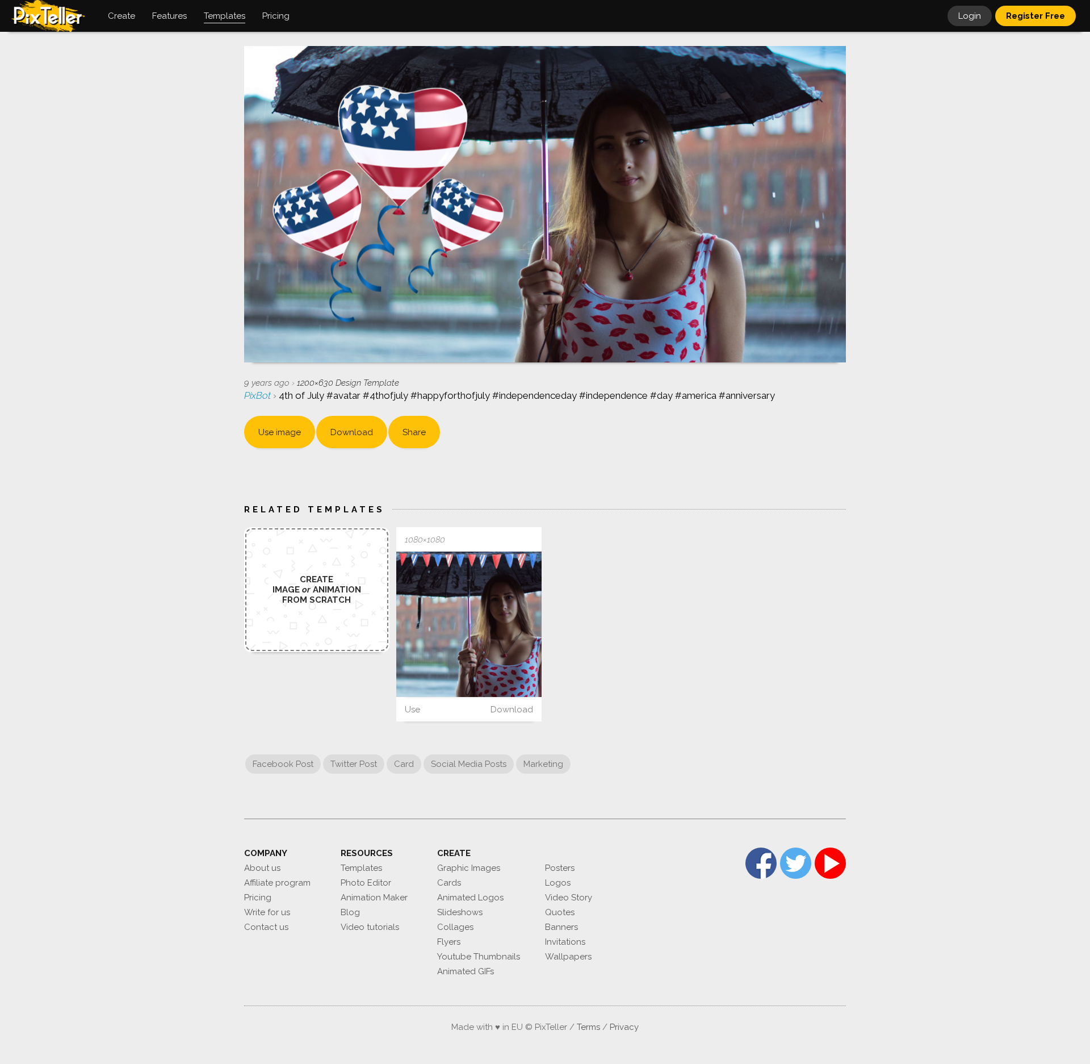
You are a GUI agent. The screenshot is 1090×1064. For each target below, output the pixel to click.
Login (969, 16)
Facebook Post (283, 764)
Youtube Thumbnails (478, 957)
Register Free (1035, 16)
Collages (455, 927)
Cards (449, 883)
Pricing (257, 897)
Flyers (448, 942)
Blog (350, 912)
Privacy (624, 1027)
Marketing (543, 764)
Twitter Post (353, 764)
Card (404, 764)
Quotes (560, 912)
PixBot (258, 395)
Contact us (266, 927)
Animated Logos (470, 897)
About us (262, 868)
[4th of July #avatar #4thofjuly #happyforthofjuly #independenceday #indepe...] (469, 624)
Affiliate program (277, 883)
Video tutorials (370, 927)
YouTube (830, 863)
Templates (361, 868)
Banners (561, 927)
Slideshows (460, 912)
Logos (558, 883)
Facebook (761, 863)
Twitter (795, 863)
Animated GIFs (465, 971)
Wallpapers (568, 957)
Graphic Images (468, 868)
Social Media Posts (468, 764)
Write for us (267, 912)
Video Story (568, 897)
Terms (588, 1027)
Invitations (565, 942)
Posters (560, 868)
